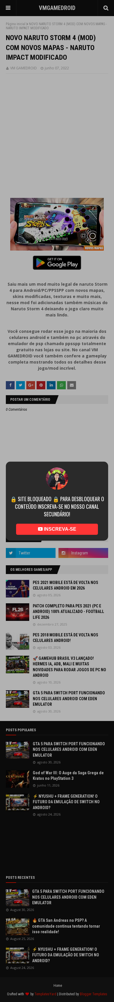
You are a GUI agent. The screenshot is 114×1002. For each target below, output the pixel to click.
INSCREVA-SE (59, 520)
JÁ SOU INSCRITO (57, 537)
